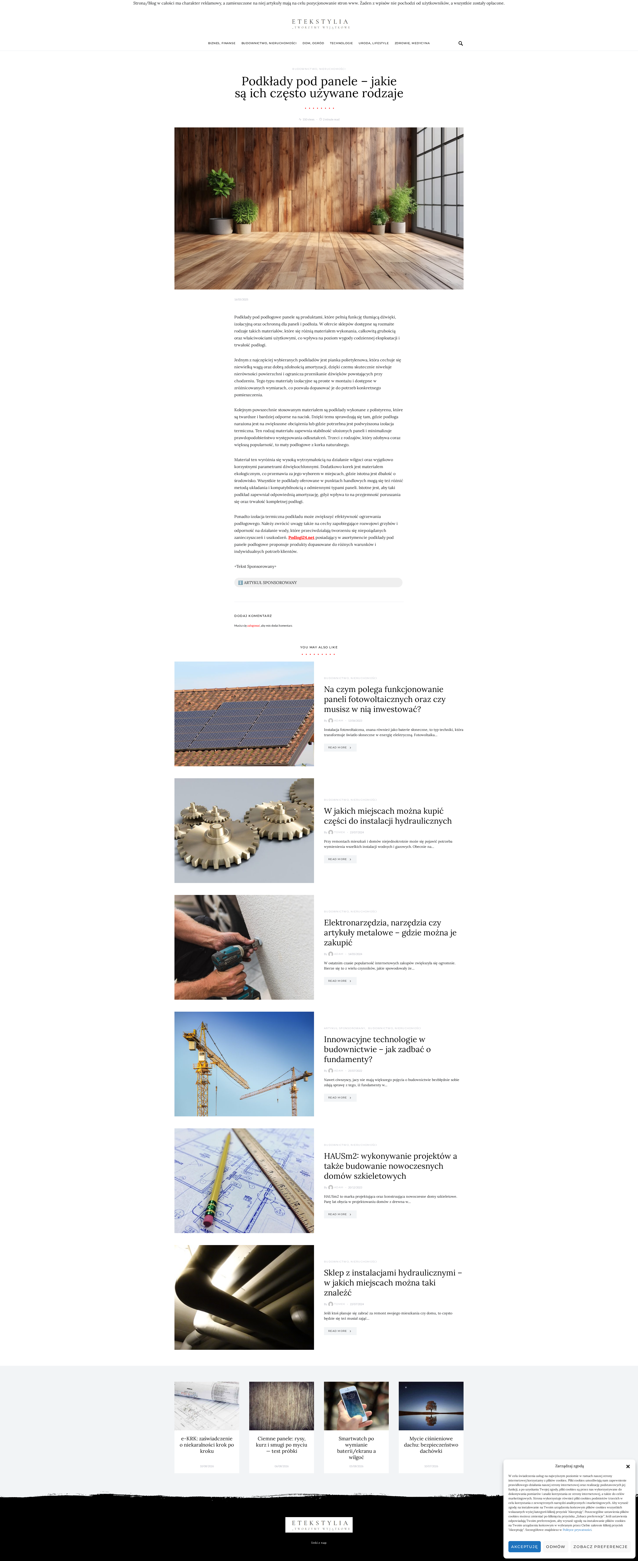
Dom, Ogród (313, 43)
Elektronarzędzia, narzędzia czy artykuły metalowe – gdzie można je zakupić (390, 932)
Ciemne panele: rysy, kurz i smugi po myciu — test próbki (281, 1444)
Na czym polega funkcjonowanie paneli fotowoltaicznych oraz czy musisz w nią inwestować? (385, 699)
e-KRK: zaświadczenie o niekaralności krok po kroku (207, 1444)
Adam (338, 720)
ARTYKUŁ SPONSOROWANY (344, 1028)
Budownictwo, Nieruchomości (269, 43)
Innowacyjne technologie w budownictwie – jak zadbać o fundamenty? (377, 1049)
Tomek (339, 832)
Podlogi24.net (301, 537)
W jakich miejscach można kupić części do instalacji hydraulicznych (388, 816)
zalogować (253, 625)
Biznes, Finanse (221, 43)
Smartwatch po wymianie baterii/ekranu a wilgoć (356, 1447)
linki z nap (319, 1543)
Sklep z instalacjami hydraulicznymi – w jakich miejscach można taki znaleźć (393, 1283)
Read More (337, 747)
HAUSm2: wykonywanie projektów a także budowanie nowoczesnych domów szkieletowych (390, 1166)
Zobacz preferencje (600, 1546)
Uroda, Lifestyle (374, 43)
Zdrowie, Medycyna (412, 43)
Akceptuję (524, 1546)
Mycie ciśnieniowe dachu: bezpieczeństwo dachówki (431, 1444)
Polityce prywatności (577, 1530)
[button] (628, 1465)
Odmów (555, 1546)
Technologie (341, 43)
